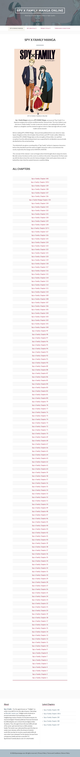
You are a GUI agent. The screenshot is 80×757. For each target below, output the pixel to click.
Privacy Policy (46, 28)
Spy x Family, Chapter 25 (40, 593)
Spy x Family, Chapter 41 (40, 536)
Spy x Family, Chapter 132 (40, 210)
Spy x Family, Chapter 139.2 (40, 182)
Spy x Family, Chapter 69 (40, 437)
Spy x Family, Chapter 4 (40, 667)
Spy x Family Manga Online (40, 10)
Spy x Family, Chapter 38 (40, 547)
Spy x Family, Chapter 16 (40, 625)
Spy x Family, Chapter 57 (40, 479)
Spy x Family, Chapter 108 (40, 299)
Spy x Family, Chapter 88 (40, 370)
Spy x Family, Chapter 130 (40, 217)
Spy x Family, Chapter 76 (40, 412)
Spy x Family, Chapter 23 (40, 600)
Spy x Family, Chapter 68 (40, 440)
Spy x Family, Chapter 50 (40, 504)
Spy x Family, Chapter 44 (40, 525)
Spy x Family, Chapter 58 (40, 476)
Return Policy (32, 28)
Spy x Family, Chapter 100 (40, 327)
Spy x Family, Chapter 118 (40, 263)
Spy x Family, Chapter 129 (40, 221)
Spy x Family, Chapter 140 (40, 178)
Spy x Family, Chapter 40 (40, 540)
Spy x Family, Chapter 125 (40, 239)
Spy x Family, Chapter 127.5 (40, 228)
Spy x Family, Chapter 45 (40, 522)
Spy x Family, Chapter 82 (40, 391)
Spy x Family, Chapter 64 (40, 455)
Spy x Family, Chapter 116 (40, 271)
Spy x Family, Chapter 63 (40, 458)
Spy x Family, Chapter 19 (40, 614)
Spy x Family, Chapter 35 (40, 557)
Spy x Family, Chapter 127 (40, 232)
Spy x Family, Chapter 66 (40, 448)
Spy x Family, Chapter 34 (40, 561)
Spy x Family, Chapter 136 (40, 196)
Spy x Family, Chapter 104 (40, 313)
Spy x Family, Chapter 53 (40, 494)
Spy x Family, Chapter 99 (40, 331)
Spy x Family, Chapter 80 (40, 398)
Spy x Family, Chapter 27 (40, 586)
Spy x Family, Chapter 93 (40, 352)
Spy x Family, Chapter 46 (40, 518)
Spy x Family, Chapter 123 (40, 246)
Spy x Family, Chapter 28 (40, 582)
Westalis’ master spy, (12, 713)
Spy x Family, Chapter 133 (40, 207)
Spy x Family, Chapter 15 (40, 628)
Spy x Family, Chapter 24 (40, 596)
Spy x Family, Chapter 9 (40, 649)
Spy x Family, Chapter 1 (40, 678)
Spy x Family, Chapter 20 (40, 610)
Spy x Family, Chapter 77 (40, 409)
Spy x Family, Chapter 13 (40, 635)
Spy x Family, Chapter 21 (40, 607)
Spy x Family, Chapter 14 (40, 632)
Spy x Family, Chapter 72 (40, 426)
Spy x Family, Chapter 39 (40, 543)
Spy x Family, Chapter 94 (40, 348)
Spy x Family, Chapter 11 (40, 642)
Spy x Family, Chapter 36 (40, 554)
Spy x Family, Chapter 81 (40, 394)
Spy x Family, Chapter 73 (40, 423)
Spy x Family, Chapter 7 (40, 656)
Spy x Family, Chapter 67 (40, 444)
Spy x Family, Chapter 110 (40, 292)
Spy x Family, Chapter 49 (40, 508)
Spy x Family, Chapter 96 (40, 341)
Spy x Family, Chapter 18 (40, 617)
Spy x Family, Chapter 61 (40, 465)
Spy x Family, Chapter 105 (40, 309)
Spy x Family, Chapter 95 (40, 345)
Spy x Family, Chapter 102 (40, 320)
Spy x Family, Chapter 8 (40, 653)
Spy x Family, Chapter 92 (40, 355)
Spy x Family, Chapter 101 (40, 324)
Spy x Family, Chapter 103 (40, 317)
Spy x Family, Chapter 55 (40, 486)
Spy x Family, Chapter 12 (40, 639)
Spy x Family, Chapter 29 (40, 578)
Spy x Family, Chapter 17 (40, 621)
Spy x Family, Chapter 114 (40, 278)
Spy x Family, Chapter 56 (40, 483)
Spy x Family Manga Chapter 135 (40, 200)
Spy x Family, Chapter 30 (40, 575)
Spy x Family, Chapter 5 (40, 663)
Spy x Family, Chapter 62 (40, 462)
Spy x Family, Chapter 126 (40, 235)
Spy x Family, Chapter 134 (40, 203)
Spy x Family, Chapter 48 (40, 511)
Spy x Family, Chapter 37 (40, 550)
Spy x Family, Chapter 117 (40, 267)
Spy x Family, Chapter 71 (40, 430)
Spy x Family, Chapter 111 (40, 288)
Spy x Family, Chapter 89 (40, 366)
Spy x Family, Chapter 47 (40, 515)
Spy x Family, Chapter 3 (40, 670)
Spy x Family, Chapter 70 (40, 433)
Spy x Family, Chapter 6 (40, 660)
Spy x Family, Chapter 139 (40, 186)
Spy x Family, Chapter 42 (40, 532)
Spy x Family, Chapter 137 (40, 193)
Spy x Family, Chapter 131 (40, 214)
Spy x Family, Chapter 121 (40, 253)
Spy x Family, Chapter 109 (40, 295)
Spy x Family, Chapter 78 (40, 405)
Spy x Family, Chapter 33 (40, 564)
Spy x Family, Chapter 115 (40, 274)
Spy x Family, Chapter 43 (40, 529)
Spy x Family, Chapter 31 (40, 571)
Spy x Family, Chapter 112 (40, 285)
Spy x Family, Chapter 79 (40, 401)
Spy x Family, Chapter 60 (40, 469)
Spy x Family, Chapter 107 (40, 302)
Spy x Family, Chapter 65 (40, 451)
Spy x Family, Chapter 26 (40, 589)
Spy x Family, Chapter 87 (40, 373)
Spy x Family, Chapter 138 (40, 189)
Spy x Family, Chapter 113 (40, 281)
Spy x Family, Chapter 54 (40, 490)
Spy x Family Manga (16, 28)
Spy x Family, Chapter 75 (40, 416)
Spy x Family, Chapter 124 (40, 242)
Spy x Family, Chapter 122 (40, 249)
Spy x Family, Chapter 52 (40, 497)
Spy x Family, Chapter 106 (40, 306)
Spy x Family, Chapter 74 (40, 419)
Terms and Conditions (62, 28)
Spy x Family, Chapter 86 (40, 377)
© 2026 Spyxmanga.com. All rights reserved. (23, 753)
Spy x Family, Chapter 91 (40, 359)
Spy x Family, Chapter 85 (40, 380)
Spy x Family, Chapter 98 (40, 334)
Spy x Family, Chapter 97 (40, 338)
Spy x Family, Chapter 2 (40, 674)
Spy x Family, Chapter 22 (40, 603)
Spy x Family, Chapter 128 (40, 224)
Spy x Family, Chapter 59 (40, 472)
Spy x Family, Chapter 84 (40, 384)
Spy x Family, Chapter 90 (40, 363)
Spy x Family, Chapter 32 (40, 568)
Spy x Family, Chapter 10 (40, 646)
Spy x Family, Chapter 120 (40, 256)
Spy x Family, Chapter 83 (40, 387)
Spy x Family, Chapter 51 (40, 501)
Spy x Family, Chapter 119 (40, 260)
